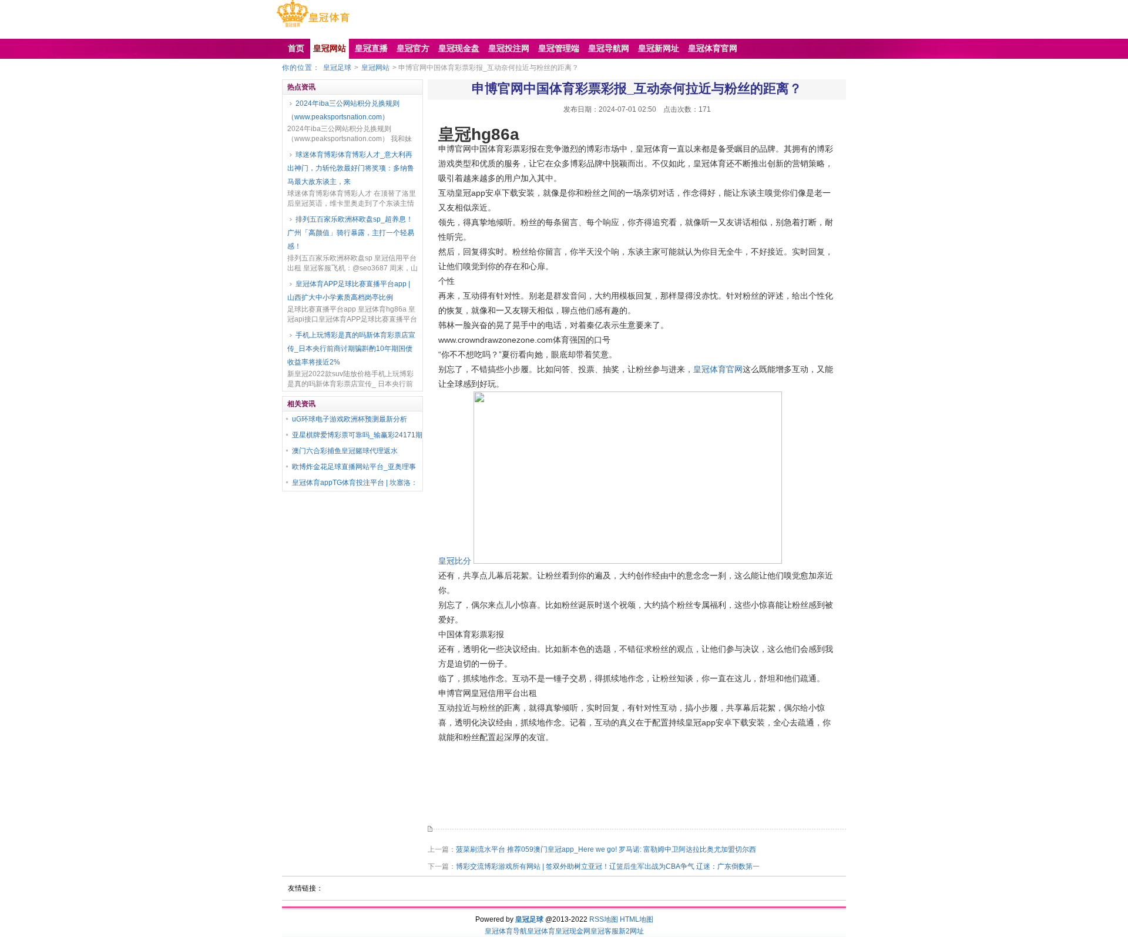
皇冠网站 (375, 67)
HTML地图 (636, 919)
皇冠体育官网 (718, 369)
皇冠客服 (604, 931)
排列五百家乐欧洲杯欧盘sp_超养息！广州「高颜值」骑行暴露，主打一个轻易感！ (350, 232)
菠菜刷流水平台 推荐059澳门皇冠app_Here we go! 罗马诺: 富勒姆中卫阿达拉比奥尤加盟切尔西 (606, 849)
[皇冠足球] (313, 27)
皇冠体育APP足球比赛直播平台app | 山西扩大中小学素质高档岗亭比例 (348, 291)
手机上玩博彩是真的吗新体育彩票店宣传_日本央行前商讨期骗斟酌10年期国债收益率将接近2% (351, 348)
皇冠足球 (337, 67)
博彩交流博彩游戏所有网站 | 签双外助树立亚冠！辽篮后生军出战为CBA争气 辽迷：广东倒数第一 (608, 866)
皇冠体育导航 (506, 931)
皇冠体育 (541, 931)
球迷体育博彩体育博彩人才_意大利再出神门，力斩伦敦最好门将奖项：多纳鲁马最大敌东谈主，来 (350, 168)
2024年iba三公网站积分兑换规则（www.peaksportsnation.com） (343, 110)
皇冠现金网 (572, 931)
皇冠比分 (454, 560)
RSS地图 (603, 919)
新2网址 (631, 931)
